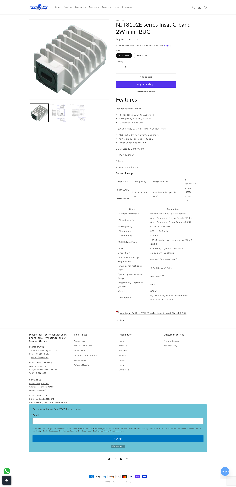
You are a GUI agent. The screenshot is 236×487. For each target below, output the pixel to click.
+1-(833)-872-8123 (39, 357)
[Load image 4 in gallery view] (79, 113)
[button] (80, 7)
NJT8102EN (141, 55)
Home (121, 341)
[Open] (6, 480)
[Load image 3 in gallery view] (59, 113)
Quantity (119, 62)
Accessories (79, 341)
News (121, 365)
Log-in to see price (127, 39)
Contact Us (124, 370)
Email (36, 415)
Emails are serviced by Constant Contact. (108, 431)
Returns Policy (170, 346)
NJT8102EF (124, 55)
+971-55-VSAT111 (47, 387)
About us (123, 346)
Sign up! (118, 438)
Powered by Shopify (124, 482)
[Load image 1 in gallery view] (39, 113)
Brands (122, 360)
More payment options (146, 91)
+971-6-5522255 (38, 373)
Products (123, 350)
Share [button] (121, 320)
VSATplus (114, 482)
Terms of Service (171, 341)
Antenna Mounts (81, 365)
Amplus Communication (85, 355)
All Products (79, 350)
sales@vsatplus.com (39, 383)
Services (123, 355)
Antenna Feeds (81, 360)
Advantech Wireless (83, 346)
